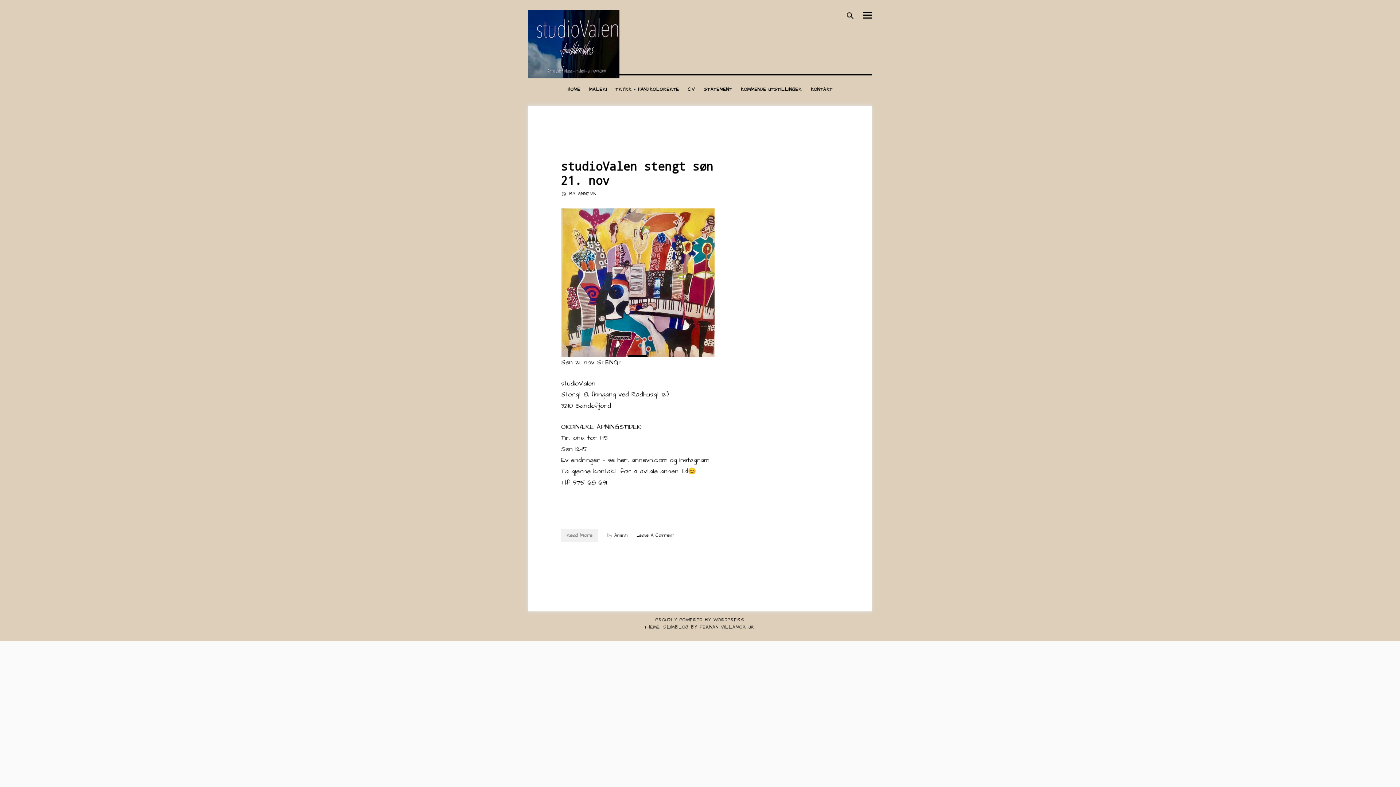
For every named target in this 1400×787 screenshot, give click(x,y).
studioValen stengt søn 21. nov (637, 173)
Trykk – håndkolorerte (647, 89)
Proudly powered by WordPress (700, 620)
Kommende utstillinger (771, 89)
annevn (587, 194)
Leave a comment (655, 535)
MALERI (598, 89)
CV (691, 89)
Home (574, 89)
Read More (580, 535)
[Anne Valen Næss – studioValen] (573, 77)
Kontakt (822, 89)
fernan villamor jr (727, 627)
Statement (718, 89)
